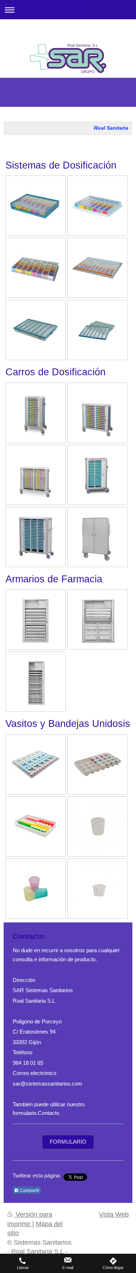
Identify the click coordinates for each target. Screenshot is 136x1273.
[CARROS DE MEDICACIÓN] (35, 412)
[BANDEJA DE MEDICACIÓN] (35, 205)
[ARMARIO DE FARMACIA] (35, 619)
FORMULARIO (68, 1142)
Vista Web (114, 1214)
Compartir (29, 1190)
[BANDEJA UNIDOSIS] (35, 764)
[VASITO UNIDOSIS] (97, 826)
